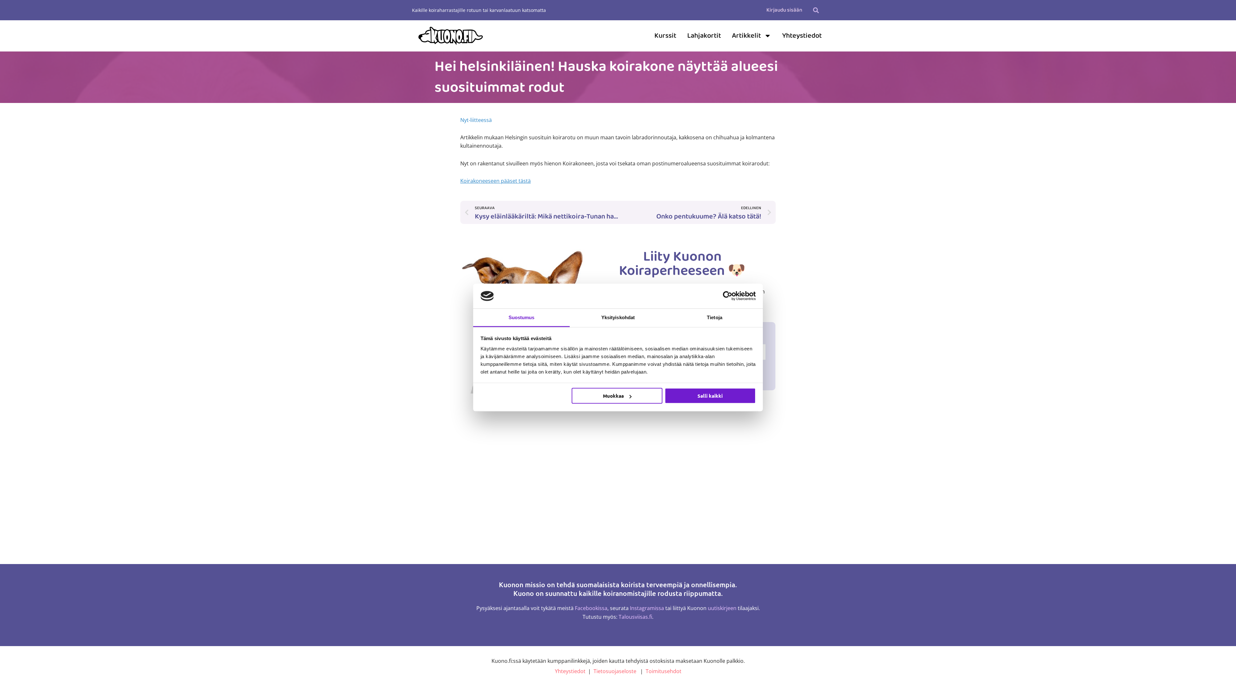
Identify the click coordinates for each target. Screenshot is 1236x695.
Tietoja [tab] (714, 317)
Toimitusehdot (663, 671)
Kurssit (665, 36)
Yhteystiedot (802, 36)
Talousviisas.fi (635, 616)
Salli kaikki (710, 396)
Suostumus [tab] (522, 317)
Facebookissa (591, 608)
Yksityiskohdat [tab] (618, 317)
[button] (815, 10)
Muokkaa (613, 396)
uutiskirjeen (722, 608)
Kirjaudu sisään (784, 10)
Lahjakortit (704, 36)
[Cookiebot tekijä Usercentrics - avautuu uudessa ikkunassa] (727, 296)
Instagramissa (647, 608)
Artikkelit (746, 36)
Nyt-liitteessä (476, 120)
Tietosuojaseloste (615, 671)
